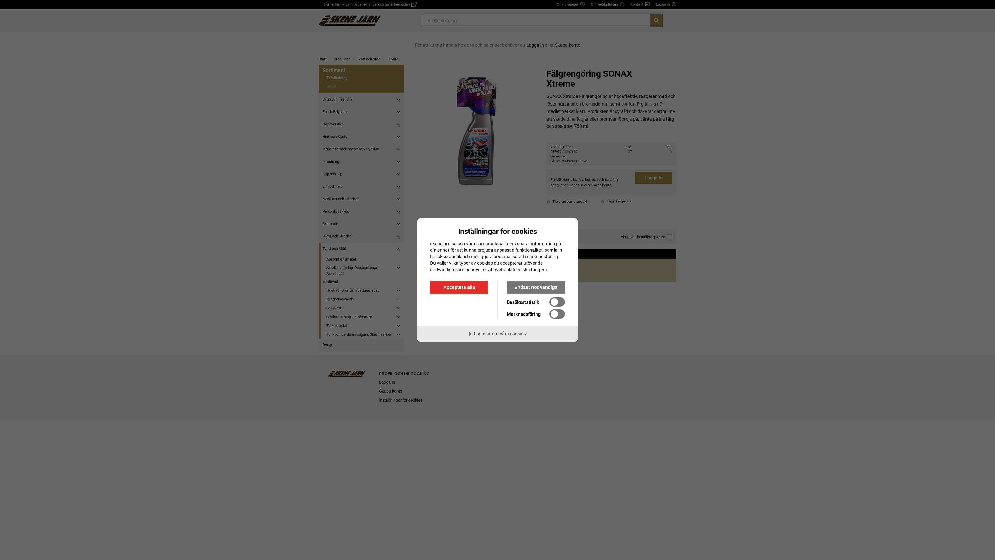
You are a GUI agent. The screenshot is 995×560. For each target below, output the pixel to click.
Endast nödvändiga (535, 287)
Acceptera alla (459, 287)
